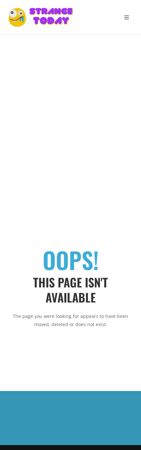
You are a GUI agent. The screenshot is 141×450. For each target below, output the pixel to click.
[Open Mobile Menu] (126, 17)
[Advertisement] (70, 108)
